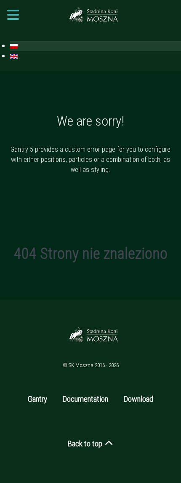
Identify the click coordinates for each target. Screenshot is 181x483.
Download (138, 399)
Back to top (85, 443)
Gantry (37, 399)
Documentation (85, 399)
